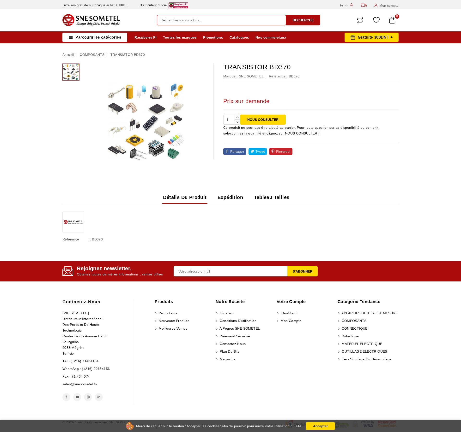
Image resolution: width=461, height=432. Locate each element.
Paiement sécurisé (234, 336)
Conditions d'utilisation (237, 321)
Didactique (350, 336)
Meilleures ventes (172, 328)
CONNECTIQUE (354, 328)
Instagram (88, 397)
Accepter (320, 426)
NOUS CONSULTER (263, 120)
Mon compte (290, 321)
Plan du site (229, 351)
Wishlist (376, 20)
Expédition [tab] (230, 197)
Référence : (278, 76)
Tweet (260, 151)
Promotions (213, 37)
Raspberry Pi (145, 37)
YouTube (77, 397)
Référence (70, 239)
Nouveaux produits (173, 321)
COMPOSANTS (353, 321)
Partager (237, 151)
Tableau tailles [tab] (272, 197)
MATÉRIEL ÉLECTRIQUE (361, 344)
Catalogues (239, 37)
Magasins (227, 359)
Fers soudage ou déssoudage (366, 359)
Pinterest (283, 151)
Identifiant (288, 313)
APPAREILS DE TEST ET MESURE (369, 313)
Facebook (66, 397)
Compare (360, 20)
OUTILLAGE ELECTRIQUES (364, 351)
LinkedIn (99, 397)
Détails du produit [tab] (184, 197)
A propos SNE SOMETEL (239, 328)
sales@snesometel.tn (79, 384)
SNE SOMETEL (251, 76)
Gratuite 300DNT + (375, 37)
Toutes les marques (180, 37)
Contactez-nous (81, 301)
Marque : (230, 76)
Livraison (226, 313)
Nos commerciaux (270, 37)
